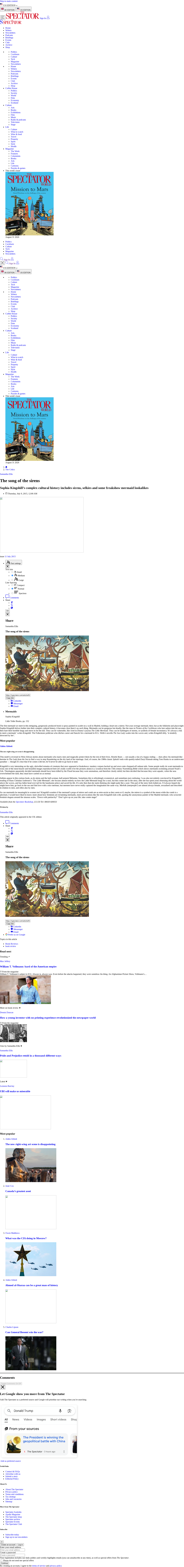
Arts (12, 107)
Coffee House (11, 88)
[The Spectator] (23, 18)
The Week (15, 151)
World (13, 95)
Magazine (15, 61)
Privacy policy (11, 1492)
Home (8, 28)
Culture (14, 57)
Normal (21, 589)
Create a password (8, 1552)
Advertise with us (12, 1474)
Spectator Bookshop (24, 802)
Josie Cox (9, 1186)
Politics (14, 52)
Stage (13, 124)
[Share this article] (7, 611)
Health (13, 146)
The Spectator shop (13, 1517)
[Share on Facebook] (12, 603)
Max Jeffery (5, 961)
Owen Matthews (12, 1233)
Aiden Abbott (6, 746)
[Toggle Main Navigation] (2, 17)
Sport (13, 141)
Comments (14, 597)
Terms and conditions (14, 1494)
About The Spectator (14, 1489)
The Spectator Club (13, 1524)
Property (14, 139)
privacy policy (56, 1566)
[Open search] (1, 260)
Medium (21, 575)
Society (14, 93)
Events (8, 40)
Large (21, 580)
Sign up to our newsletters (16, 1537)
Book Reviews (11, 944)
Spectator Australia (13, 1512)
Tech (13, 59)
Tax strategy (10, 1497)
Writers (8, 30)
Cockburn (15, 54)
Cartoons (14, 166)
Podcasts (9, 35)
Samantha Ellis (6, 812)
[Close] (2, 1387)
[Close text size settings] (7, 566)
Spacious (22, 593)
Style (13, 144)
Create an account (8, 1545)
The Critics (10, 469)
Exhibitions (15, 112)
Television (15, 122)
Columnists (15, 156)
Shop (7, 47)
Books (13, 110)
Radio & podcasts (18, 120)
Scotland (14, 103)
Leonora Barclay (7, 1086)
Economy (15, 100)
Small (19, 572)
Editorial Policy (12, 1479)
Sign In (43, 18)
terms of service (39, 1566)
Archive (8, 45)
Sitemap (8, 1501)
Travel (13, 137)
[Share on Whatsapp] (12, 608)
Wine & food (16, 134)
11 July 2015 (10, 556)
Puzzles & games (18, 168)
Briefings (9, 37)
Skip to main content (9, 1)
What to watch (17, 132)
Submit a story (11, 1476)
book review (10, 946)
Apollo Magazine (12, 1514)
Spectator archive (12, 1519)
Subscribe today (12, 1534)
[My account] (48, 18)
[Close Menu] (2, 263)
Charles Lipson (11, 1327)
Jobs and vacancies (13, 1499)
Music (13, 117)
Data (13, 98)
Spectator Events (12, 1522)
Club (7, 42)
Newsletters (10, 33)
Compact (21, 585)
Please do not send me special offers (18, 1560)
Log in (20, 1545)
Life (7, 127)
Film (13, 115)
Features (14, 153)
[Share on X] (12, 605)
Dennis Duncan (6, 1012)
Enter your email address (10, 1547)
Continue (4, 1563)
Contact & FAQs (12, 1471)
